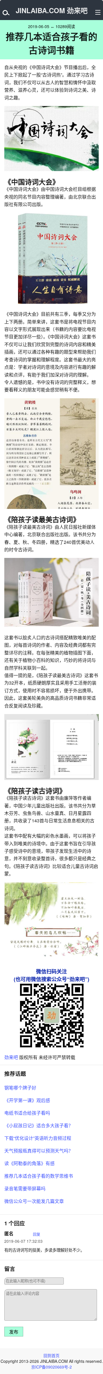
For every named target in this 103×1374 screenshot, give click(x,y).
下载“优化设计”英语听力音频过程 (37, 1138)
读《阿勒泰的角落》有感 (29, 1163)
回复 (36, 1234)
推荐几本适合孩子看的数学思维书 (38, 1176)
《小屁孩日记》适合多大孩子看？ (38, 1125)
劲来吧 (11, 1057)
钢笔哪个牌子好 (20, 1087)
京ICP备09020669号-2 (51, 1367)
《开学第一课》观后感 (27, 1100)
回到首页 (51, 1355)
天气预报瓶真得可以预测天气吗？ (38, 1150)
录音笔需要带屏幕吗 (24, 1188)
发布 (13, 1332)
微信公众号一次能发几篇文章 (34, 1201)
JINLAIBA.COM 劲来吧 (52, 10)
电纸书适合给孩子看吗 (27, 1113)
